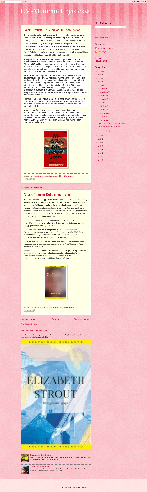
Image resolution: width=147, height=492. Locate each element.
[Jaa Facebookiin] (31, 179)
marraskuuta (104, 92)
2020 (99, 139)
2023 (99, 82)
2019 (99, 142)
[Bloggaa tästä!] (27, 179)
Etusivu (55, 319)
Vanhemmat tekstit (82, 319)
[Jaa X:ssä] (29, 179)
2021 (99, 135)
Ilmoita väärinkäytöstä (101, 59)
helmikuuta (103, 120)
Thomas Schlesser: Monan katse (40, 466)
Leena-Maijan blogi (101, 37)
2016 (99, 153)
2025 (99, 75)
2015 (99, 156)
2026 (99, 71)
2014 (99, 160)
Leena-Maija (102, 52)
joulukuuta (103, 88)
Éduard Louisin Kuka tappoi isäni (47, 194)
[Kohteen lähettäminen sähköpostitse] (25, 179)
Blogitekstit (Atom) (31, 324)
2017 (99, 149)
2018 (99, 146)
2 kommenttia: (69, 176)
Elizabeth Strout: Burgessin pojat (34, 330)
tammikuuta (104, 131)
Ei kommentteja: (69, 307)
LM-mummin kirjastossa (105, 48)
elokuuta (103, 102)
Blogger (84, 487)
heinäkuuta (103, 106)
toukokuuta (103, 113)
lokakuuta (103, 95)
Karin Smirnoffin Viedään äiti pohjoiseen (52, 29)
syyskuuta (103, 99)
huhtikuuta (103, 116)
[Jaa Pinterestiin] (33, 179)
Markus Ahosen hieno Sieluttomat (41, 455)
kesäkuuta (103, 109)
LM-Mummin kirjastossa (55, 10)
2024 (99, 78)
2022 (99, 85)
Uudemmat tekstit (29, 319)
